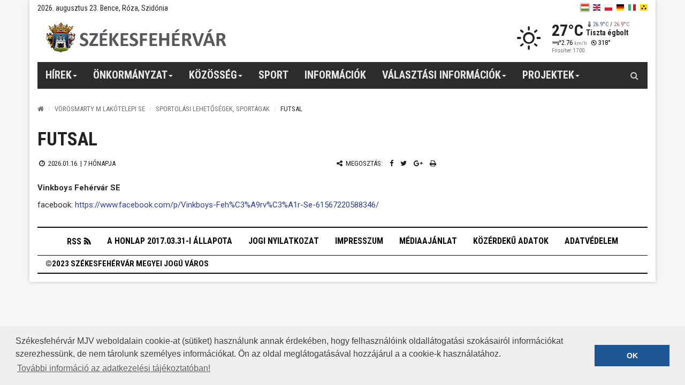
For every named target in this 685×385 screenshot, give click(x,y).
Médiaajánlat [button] (428, 241)
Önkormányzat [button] (130, 74)
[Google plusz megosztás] (418, 163)
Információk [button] (335, 74)
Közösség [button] (213, 74)
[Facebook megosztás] (391, 163)
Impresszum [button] (359, 241)
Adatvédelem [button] (591, 241)
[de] (620, 7)
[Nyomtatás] (433, 163)
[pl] (608, 7)
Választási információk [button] (441, 74)
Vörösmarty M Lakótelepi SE (100, 109)
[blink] (644, 7)
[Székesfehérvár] (135, 37)
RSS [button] (74, 241)
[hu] (585, 7)
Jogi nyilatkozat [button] (283, 241)
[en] (596, 7)
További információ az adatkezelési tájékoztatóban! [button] (113, 368)
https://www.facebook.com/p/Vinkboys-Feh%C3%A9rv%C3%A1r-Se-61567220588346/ (227, 205)
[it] (632, 7)
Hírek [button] (58, 74)
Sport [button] (273, 74)
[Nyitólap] (40, 109)
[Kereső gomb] (634, 75)
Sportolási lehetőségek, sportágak (213, 109)
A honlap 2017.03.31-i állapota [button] (169, 241)
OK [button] (632, 355)
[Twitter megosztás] (403, 163)
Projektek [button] (548, 74)
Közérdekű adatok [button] (511, 241)
